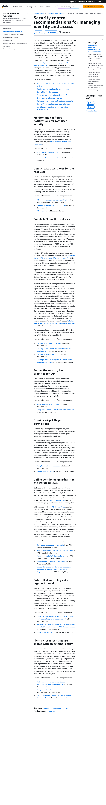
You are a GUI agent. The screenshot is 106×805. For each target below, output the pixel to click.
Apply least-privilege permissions (49, 466)
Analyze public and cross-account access (52, 690)
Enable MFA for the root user (47, 92)
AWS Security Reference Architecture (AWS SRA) (55, 550)
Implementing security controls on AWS (52, 561)
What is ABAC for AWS (45, 471)
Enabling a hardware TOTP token (49, 343)
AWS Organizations (57, 500)
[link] (86, 13)
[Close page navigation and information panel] (102, 39)
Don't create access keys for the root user (53, 89)
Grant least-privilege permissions (49, 98)
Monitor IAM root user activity (48, 158)
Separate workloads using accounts (50, 545)
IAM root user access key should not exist (52, 200)
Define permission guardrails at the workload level (56, 101)
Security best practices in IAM (48, 404)
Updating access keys (45, 632)
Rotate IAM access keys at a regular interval (53, 104)
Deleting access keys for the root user (51, 205)
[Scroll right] (55, 6)
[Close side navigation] (27, 13)
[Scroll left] (11, 6)
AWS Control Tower (58, 507)
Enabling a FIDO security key (47, 354)
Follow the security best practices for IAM (52, 95)
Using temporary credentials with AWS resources (55, 410)
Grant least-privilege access (47, 152)
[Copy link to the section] (32, 118)
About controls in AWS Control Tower (51, 556)
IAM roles (40, 211)
